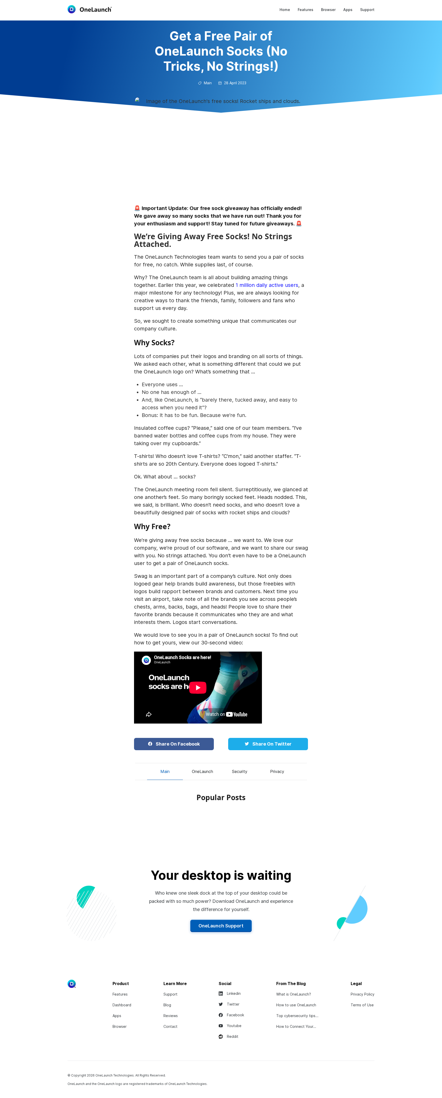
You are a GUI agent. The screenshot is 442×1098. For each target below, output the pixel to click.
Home (285, 9)
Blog (167, 1005)
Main (165, 771)
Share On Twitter (271, 744)
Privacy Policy (362, 994)
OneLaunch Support (221, 925)
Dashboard (122, 1005)
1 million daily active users (266, 285)
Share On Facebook (177, 744)
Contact (170, 1026)
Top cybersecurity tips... (297, 1015)
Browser (328, 9)
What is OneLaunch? (293, 994)
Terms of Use (362, 1005)
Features (305, 9)
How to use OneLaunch (296, 1005)
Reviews (170, 1015)
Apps (347, 9)
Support (367, 9)
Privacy (277, 771)
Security (239, 771)
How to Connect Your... (296, 1026)
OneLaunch (202, 771)
